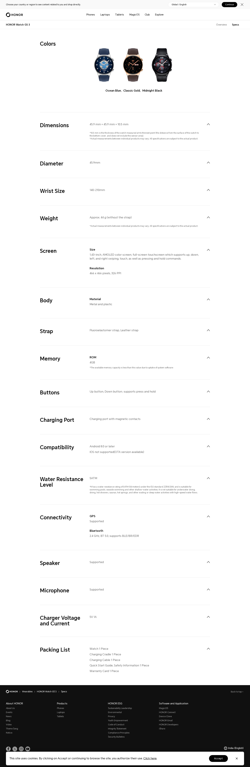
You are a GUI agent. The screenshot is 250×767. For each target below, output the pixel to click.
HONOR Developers (168, 724)
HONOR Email (166, 720)
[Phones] (96, 15)
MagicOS (134, 14)
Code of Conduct (116, 724)
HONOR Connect (167, 712)
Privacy (111, 716)
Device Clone (165, 716)
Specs (235, 24)
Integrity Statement (117, 729)
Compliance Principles (118, 733)
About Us (10, 708)
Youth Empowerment (118, 720)
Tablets (119, 14)
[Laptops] (111, 15)
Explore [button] (159, 14)
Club (147, 14)
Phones (90, 14)
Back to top (236, 692)
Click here (150, 758)
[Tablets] (125, 15)
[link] (8, 749)
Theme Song (12, 729)
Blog (8, 720)
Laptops (105, 14)
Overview (221, 24)
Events (9, 712)
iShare (162, 729)
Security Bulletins (116, 737)
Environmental (115, 712)
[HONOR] (14, 691)
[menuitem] (208, 124)
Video (9, 724)
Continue (229, 4)
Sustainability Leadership (120, 708)
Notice (9, 733)
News (8, 716)
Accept (218, 758)
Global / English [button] (179, 4)
